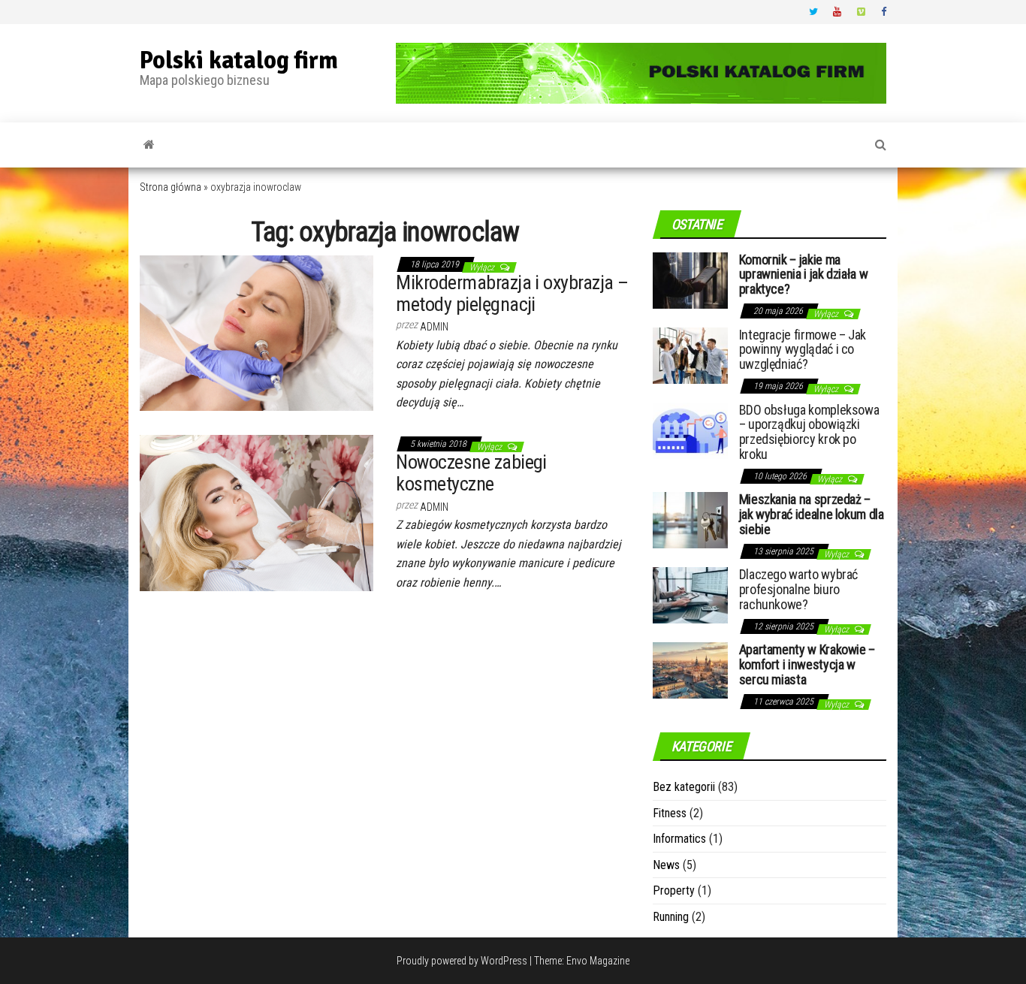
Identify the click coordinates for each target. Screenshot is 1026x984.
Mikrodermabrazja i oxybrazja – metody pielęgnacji (512, 293)
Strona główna (170, 187)
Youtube (837, 12)
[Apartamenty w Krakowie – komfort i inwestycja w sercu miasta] (690, 670)
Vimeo (861, 12)
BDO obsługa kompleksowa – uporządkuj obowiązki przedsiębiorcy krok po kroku (809, 432)
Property (674, 890)
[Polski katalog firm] (149, 145)
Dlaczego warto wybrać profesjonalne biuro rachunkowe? (798, 589)
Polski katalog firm (239, 60)
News (666, 865)
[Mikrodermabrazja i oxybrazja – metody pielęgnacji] (256, 332)
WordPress (504, 961)
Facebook (886, 12)
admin (434, 327)
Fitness (670, 813)
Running (671, 917)
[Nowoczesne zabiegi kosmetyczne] (256, 512)
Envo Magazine (597, 961)
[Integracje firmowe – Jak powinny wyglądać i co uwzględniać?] (690, 354)
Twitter (813, 12)
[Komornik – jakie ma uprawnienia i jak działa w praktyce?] (690, 279)
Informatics (679, 839)
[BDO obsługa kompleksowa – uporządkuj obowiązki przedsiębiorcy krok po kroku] (690, 429)
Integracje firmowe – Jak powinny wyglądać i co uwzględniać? (802, 350)
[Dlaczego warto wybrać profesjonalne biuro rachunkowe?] (690, 594)
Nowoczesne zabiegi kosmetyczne (471, 473)
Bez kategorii (684, 787)
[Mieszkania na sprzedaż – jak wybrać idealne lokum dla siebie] (690, 519)
